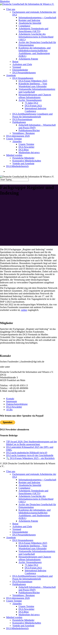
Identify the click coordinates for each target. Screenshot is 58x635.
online (24, 310)
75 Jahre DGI (31, 565)
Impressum (11, 401)
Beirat (15, 523)
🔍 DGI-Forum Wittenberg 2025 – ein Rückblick (30, 458)
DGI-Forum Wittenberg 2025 (33, 543)
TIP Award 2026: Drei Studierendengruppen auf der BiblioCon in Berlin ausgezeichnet (31, 443)
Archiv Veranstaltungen (30, 562)
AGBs (9, 409)
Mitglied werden (14, 617)
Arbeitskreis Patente (28, 521)
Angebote (11, 537)
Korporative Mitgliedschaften (26, 623)
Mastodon (5, 1)
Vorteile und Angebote (23, 625)
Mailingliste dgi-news (29, 614)
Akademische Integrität (30, 485)
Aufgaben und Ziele (22, 526)
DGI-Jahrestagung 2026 (18, 598)
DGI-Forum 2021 (33, 567)
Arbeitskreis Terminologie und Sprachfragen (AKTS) (33, 492)
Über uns (10, 471)
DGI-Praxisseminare (22, 581)
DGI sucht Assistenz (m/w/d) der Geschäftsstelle (29, 455)
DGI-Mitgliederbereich (17, 628)
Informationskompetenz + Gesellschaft (37, 479)
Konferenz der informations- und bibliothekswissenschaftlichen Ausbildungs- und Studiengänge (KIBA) (35, 514)
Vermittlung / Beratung (23, 595)
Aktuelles (17, 603)
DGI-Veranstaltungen (22, 540)
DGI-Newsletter (14, 407)
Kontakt (10, 398)
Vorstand (16, 529)
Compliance (24, 488)
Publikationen (19, 584)
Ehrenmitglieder (20, 532)
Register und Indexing (29, 482)
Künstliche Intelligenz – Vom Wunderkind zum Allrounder (33, 547)
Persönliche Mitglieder (23, 620)
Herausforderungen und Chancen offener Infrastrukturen (35, 558)
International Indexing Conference (35, 572)
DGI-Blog (24, 612)
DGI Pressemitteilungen (24, 534)
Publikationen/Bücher (29, 592)
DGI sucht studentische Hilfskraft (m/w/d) (26, 452)
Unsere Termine (14, 601)
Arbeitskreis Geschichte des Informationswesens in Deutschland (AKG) (36, 499)
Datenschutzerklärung (17, 404)
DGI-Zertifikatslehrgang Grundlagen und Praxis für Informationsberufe (32, 577)
